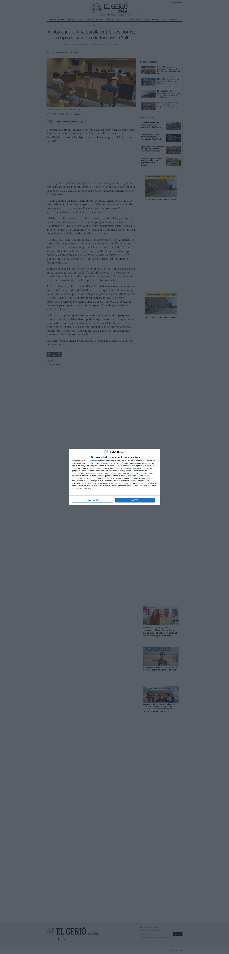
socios (94, 461)
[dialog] (114, 477)
